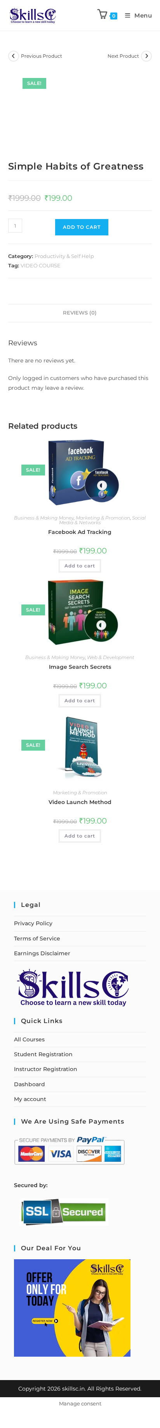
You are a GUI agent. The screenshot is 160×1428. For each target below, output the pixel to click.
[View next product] (146, 56)
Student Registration (43, 1054)
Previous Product (41, 56)
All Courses (29, 1039)
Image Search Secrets (80, 666)
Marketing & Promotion (103, 518)
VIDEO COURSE (41, 265)
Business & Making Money (44, 518)
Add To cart (82, 227)
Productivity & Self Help (64, 256)
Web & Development (110, 657)
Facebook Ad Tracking (79, 532)
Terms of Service (37, 938)
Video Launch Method (80, 802)
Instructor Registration (45, 1069)
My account (30, 1099)
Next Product (123, 56)
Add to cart (79, 566)
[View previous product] (13, 56)
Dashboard (29, 1084)
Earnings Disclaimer (42, 953)
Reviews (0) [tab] (80, 313)
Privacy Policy (33, 923)
